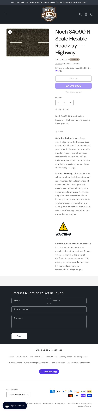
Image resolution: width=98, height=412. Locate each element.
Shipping (58, 63)
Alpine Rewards (58, 362)
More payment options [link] (74, 92)
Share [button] (60, 131)
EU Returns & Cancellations (79, 362)
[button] (5, 14)
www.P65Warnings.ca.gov (70, 269)
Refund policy (48, 403)
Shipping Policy (80, 356)
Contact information (85, 406)
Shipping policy (86, 403)
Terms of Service (37, 356)
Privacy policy (60, 403)
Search (11, 356)
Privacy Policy (66, 356)
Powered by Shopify (34, 403)
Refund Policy (51, 356)
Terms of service (72, 403)
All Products (22, 356)
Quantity (58, 97)
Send (19, 336)
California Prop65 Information (36, 362)
